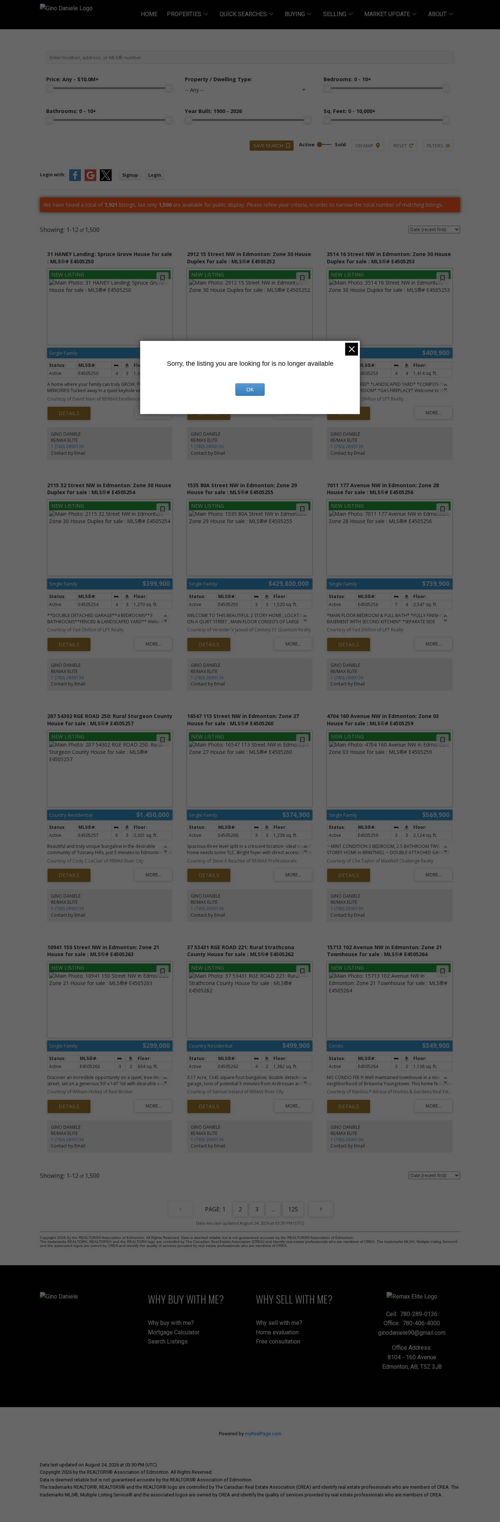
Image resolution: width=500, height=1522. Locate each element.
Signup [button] (130, 175)
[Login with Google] (90, 179)
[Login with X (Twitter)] (106, 179)
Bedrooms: (347, 79)
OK (250, 389)
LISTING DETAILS (69, 413)
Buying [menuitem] (295, 14)
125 (293, 1209)
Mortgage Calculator (173, 1332)
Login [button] (154, 175)
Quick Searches (243, 14)
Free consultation (278, 1341)
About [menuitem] (437, 14)
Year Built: (213, 111)
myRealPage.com (263, 1433)
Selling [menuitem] (334, 14)
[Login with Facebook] (75, 179)
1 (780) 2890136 (67, 446)
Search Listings (168, 1341)
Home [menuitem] (149, 14)
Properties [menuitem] (184, 14)
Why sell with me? (279, 1322)
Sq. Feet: (350, 111)
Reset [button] (400, 145)
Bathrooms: (71, 111)
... (273, 1209)
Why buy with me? (171, 1322)
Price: (72, 79)
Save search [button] (268, 145)
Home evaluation (277, 1332)
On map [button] (364, 145)
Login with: (53, 175)
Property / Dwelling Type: (218, 79)
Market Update (387, 14)
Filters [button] (435, 145)
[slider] (49, 88)
